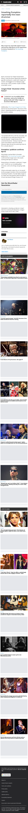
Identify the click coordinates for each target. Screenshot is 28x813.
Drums (3, 234)
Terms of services (16, 196)
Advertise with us (5, 794)
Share (4, 41)
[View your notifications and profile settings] (18, 2)
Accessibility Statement (7, 797)
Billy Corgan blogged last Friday (17, 107)
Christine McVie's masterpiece (13, 5)
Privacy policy (4, 788)
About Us (4, 780)
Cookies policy (5, 791)
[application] (14, 123)
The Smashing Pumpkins (15, 156)
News (3, 20)
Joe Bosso (9, 20)
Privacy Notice (18, 197)
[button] (1, 2)
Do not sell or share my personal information (11, 803)
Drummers (8, 8)
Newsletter (24, 41)
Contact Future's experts (7, 783)
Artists (3, 8)
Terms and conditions (6, 786)
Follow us (17, 41)
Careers (3, 800)
